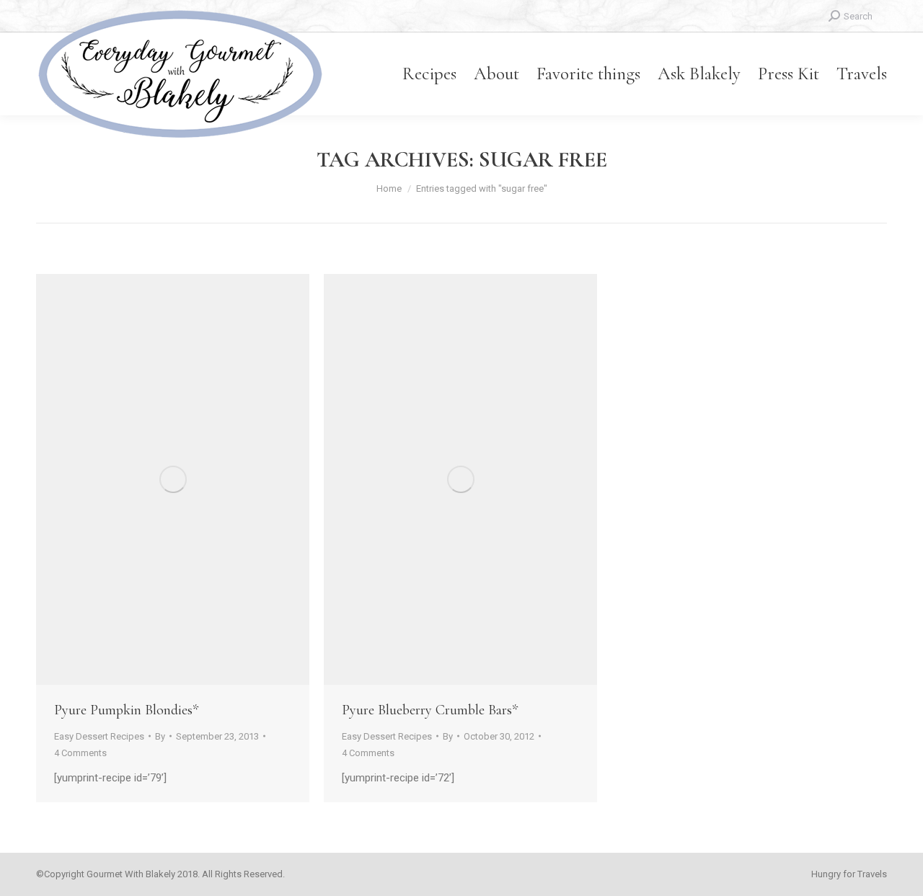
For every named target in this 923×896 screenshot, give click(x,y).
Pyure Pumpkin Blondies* (126, 710)
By (160, 736)
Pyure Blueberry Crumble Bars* (430, 710)
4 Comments (80, 753)
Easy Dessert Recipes (99, 736)
